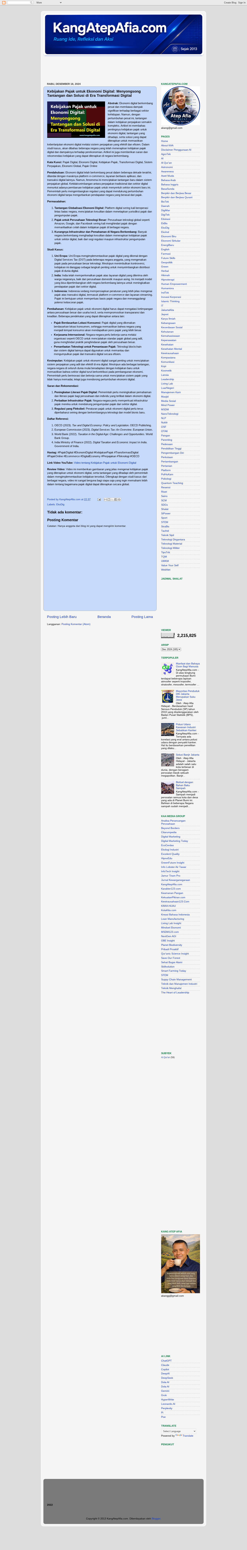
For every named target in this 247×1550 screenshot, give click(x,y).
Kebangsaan (168, 323)
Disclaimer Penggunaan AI (176, 149)
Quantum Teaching (172, 483)
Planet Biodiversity (171, 945)
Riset (164, 491)
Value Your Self (169, 565)
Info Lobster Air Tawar (173, 867)
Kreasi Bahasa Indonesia (175, 914)
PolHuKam (167, 474)
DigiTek (165, 214)
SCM (164, 500)
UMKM (165, 561)
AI (162, 158)
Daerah (165, 206)
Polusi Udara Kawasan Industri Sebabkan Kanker (186, 727)
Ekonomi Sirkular (170, 240)
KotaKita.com (168, 910)
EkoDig (60, 504)
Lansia (165, 375)
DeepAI (165, 1373)
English (165, 249)
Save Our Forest (170, 958)
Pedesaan (167, 444)
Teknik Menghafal (171, 988)
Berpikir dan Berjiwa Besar (176, 193)
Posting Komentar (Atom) (75, 624)
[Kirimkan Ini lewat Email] (105, 499)
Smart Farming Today (173, 970)
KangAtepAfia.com (171, 884)
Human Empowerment (174, 284)
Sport (164, 517)
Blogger (156, 1518)
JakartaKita (167, 310)
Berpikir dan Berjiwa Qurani (176, 197)
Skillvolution (167, 966)
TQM (164, 556)
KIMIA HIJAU (168, 906)
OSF (163, 427)
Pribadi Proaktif (169, 949)
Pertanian (166, 466)
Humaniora (167, 288)
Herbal (165, 271)
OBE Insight (168, 940)
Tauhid (165, 531)
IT (162, 305)
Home (164, 141)
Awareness (167, 171)
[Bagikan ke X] (112, 499)
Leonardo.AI (168, 1404)
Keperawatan (168, 340)
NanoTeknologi (169, 414)
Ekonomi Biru (168, 236)
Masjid (165, 396)
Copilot (165, 1369)
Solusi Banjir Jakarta (187, 754)
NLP (163, 418)
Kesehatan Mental (171, 349)
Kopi (163, 366)
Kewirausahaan (170, 353)
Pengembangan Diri (172, 453)
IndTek (165, 292)
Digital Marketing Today (174, 841)
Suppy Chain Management (176, 979)
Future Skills (168, 258)
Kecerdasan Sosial (171, 327)
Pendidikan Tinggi (171, 448)
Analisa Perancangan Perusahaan (173, 822)
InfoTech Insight (170, 871)
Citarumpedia (168, 832)
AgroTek (166, 154)
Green (164, 266)
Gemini (165, 1391)
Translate (188, 1435)
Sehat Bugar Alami (171, 962)
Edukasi (165, 219)
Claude (165, 1365)
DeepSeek (167, 1378)
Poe (163, 1417)
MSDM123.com (170, 932)
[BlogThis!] (109, 499)
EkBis (164, 223)
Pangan (165, 435)
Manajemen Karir (171, 392)
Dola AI (165, 1382)
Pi (162, 1412)
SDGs (164, 504)
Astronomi (167, 167)
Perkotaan (167, 457)
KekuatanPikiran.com (173, 897)
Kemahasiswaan (170, 336)
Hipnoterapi (167, 279)
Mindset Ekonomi (171, 927)
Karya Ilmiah (168, 318)
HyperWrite (167, 1399)
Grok (164, 1395)
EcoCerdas (167, 845)
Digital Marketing (170, 836)
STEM (164, 522)
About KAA (167, 145)
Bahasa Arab (168, 180)
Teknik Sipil (167, 535)
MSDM (165, 409)
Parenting (166, 440)
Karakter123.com (171, 888)
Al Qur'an (166, 162)
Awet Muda (167, 176)
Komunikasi (167, 362)
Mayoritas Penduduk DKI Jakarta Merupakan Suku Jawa (187, 695)
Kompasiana (168, 357)
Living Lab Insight (171, 923)
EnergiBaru (167, 245)
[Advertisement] (109, 69)
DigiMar (165, 210)
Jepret (164, 314)
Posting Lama (142, 617)
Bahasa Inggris (169, 184)
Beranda (104, 617)
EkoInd (165, 232)
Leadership (167, 379)
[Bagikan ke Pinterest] (119, 499)
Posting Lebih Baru (62, 617)
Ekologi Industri (170, 849)
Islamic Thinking (170, 301)
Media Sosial (168, 401)
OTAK (164, 431)
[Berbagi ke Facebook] (116, 499)
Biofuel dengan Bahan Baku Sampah (184, 785)
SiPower (166, 513)
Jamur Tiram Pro (170, 875)
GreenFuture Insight (172, 862)
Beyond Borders (170, 828)
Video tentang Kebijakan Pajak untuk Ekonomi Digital (105, 462)
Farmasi (166, 253)
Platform (166, 470)
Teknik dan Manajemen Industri (179, 984)
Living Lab (167, 383)
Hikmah (165, 275)
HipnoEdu (166, 858)
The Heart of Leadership (175, 992)
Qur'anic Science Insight (175, 953)
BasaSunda (167, 189)
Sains (164, 496)
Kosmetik (166, 370)
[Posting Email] (98, 499)
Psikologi (166, 478)
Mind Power (168, 405)
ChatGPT (166, 1360)
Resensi (165, 487)
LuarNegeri (167, 388)
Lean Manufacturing (172, 919)
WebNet (165, 569)
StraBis (165, 526)
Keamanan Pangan (172, 893)
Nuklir (164, 422)
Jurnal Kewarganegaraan (175, 880)
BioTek (165, 201)
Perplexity (166, 1408)
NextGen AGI (168, 936)
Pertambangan (169, 461)
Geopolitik (167, 262)
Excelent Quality (170, 854)
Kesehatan (167, 344)
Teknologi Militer (170, 548)
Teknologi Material (171, 543)
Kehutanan (167, 331)
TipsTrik (165, 552)
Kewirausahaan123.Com (175, 901)
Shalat (164, 509)
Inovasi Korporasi (171, 297)
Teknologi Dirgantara (173, 539)
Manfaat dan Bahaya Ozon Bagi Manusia (188, 665)
